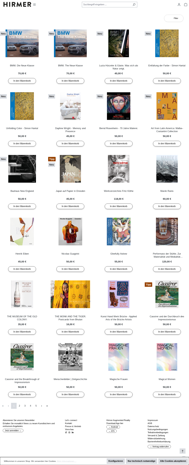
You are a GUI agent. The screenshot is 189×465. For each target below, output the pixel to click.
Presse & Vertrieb (73, 426)
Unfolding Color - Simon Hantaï (22, 128)
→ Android (113, 427)
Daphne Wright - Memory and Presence (70, 130)
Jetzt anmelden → (13, 430)
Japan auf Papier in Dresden (70, 191)
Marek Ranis (167, 191)
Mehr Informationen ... (66, 461)
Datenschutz (153, 426)
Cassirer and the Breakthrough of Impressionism (22, 381)
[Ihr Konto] (179, 4)
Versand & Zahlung (156, 435)
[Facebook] (66, 432)
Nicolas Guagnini (70, 253)
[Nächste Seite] (41, 406)
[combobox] (106, 4)
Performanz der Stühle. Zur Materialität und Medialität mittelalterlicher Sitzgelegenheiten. (167, 255)
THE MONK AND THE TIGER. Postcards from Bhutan (70, 318)
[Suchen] (134, 4)
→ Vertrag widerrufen (159, 446)
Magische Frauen (119, 379)
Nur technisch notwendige (141, 461)
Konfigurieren (115, 461)
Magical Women (167, 379)
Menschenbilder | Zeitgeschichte (70, 379)
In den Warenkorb (22, 81)
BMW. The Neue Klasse (70, 65)
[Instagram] (69, 432)
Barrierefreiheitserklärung (159, 441)
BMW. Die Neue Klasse (22, 65)
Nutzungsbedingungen (158, 429)
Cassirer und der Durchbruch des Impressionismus (167, 318)
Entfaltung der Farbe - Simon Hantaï (167, 65)
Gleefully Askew (118, 253)
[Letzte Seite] (47, 406)
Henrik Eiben (22, 253)
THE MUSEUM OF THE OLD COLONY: (22, 318)
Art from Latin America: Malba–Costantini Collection (167, 130)
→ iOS (111, 431)
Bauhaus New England (22, 191)
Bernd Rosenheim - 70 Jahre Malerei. (118, 128)
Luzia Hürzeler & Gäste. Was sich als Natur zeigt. (118, 67)
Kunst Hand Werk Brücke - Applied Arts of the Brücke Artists (119, 318)
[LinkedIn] (73, 432)
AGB (150, 423)
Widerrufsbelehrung (156, 438)
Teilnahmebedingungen (158, 432)
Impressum (153, 420)
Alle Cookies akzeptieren (173, 461)
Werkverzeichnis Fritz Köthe (118, 191)
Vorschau (69, 429)
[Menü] (34, 4)
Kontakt (68, 423)
